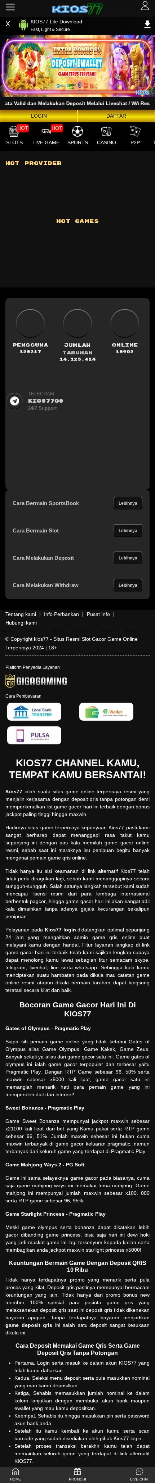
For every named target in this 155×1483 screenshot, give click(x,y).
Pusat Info (98, 614)
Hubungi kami (21, 623)
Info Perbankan (61, 614)
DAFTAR (116, 116)
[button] (139, 1475)
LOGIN (39, 116)
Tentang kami (20, 614)
